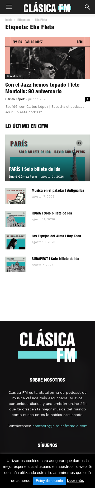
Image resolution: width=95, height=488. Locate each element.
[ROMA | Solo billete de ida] (15, 219)
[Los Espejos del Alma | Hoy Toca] (15, 242)
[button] (87, 7)
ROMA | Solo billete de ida (52, 214)
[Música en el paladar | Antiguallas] (15, 196)
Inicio (8, 20)
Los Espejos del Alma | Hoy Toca (56, 236)
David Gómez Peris (23, 176)
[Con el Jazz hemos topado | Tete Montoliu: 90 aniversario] (47, 58)
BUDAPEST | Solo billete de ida (55, 259)
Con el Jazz (14, 76)
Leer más (75, 480)
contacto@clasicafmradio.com (60, 426)
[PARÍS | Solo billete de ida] (47, 158)
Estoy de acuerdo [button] (49, 481)
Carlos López (15, 99)
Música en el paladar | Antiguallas (58, 191)
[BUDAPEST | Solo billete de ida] (15, 264)
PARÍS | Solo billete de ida (34, 169)
